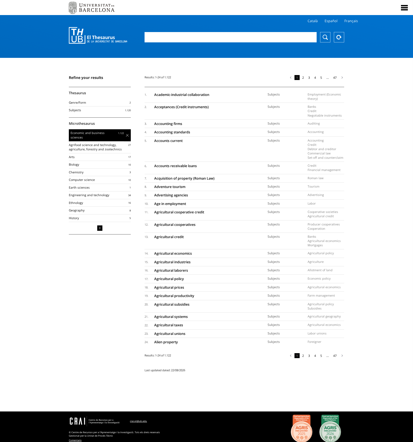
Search (325, 37)
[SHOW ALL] (99, 228)
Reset (339, 37)
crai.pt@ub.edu (138, 421)
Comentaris (75, 440)
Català (313, 20)
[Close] (404, 8)
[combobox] (231, 37)
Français (351, 20)
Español (331, 20)
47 (335, 77)
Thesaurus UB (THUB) (98, 35)
